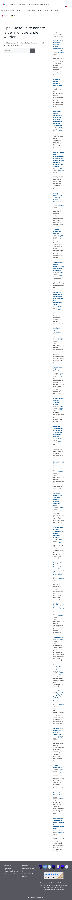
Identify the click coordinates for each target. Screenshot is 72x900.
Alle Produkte (31, 10)
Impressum (7, 866)
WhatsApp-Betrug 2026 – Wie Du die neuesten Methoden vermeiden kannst (57, 499)
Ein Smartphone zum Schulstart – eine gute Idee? (58, 667)
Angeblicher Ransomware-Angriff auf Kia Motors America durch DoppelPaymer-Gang (58, 298)
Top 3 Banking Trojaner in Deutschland (57, 369)
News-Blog (54, 10)
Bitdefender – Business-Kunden (11, 10)
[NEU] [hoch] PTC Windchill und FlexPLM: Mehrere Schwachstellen (58, 197)
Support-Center (43, 10)
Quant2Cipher (22, 4)
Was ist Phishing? (58, 637)
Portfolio (12, 4)
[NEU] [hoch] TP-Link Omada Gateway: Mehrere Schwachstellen (58, 44)
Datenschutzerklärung (11, 874)
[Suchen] (32, 51)
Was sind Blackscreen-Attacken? (57, 231)
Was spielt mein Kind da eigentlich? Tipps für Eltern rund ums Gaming (58, 266)
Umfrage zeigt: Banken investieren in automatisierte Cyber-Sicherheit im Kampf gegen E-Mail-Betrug (58, 568)
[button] (2, 21)
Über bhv (25, 866)
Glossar (24, 876)
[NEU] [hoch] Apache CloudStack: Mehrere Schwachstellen (58, 332)
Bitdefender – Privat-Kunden (38, 4)
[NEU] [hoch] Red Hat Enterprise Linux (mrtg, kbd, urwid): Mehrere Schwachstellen (58, 608)
